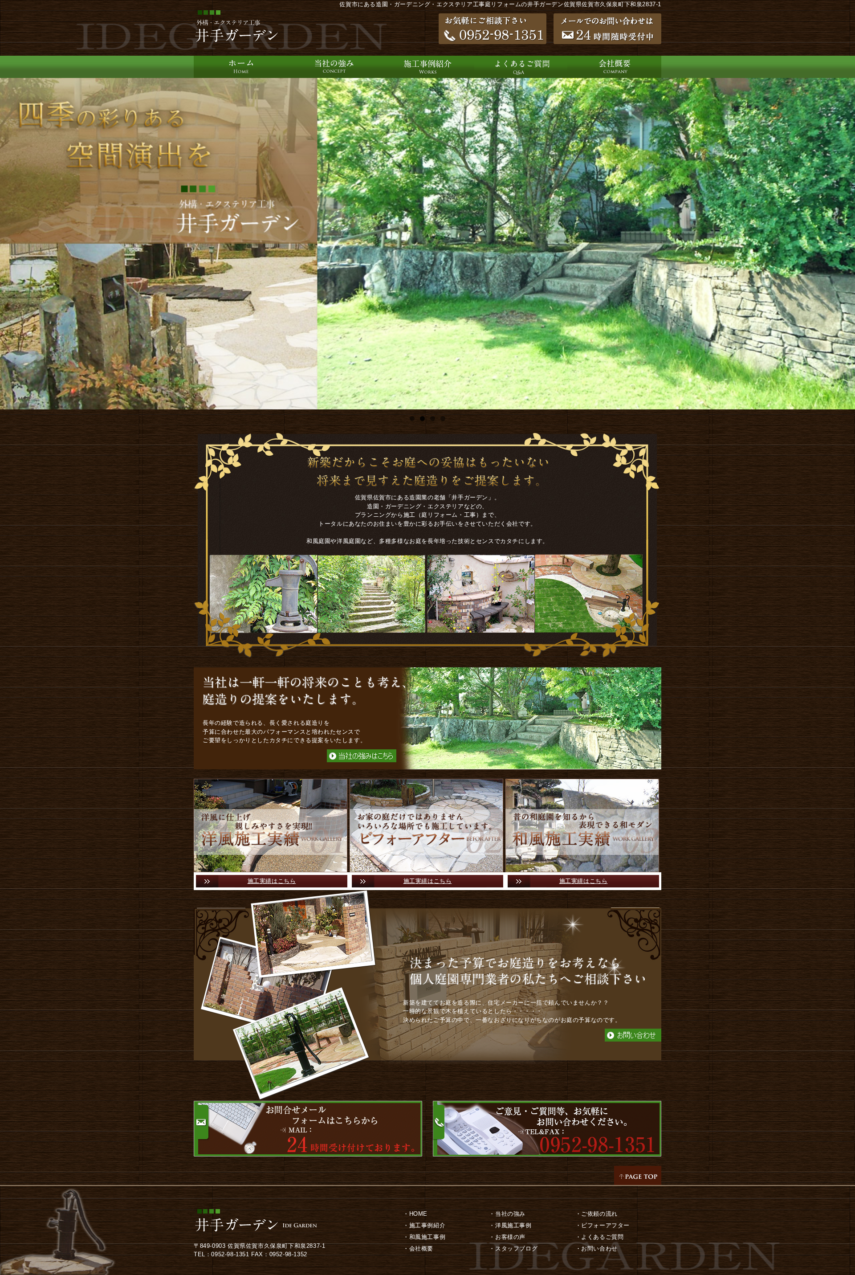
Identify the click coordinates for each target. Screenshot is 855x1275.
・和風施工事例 (424, 1237)
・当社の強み (507, 1213)
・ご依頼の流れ (596, 1213)
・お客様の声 (507, 1237)
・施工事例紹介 (424, 1225)
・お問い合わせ (596, 1248)
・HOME (415, 1213)
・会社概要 (418, 1248)
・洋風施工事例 (510, 1225)
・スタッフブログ (513, 1248)
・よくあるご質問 (599, 1237)
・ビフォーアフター (602, 1225)
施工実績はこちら (272, 881)
